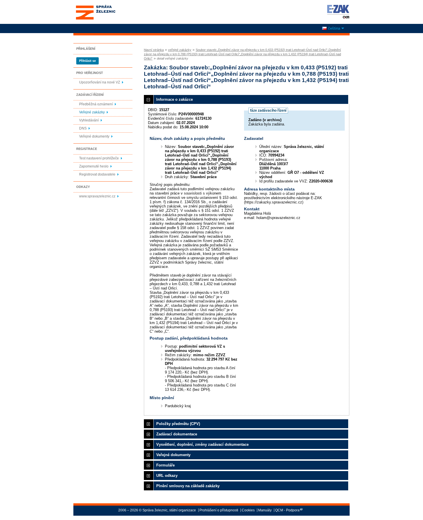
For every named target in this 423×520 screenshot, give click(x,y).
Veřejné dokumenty (94, 136)
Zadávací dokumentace (176, 434)
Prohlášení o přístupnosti (218, 510)
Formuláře (165, 465)
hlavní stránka (154, 50)
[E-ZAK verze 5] (337, 11)
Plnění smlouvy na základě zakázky (188, 486)
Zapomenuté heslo (93, 166)
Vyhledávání (89, 120)
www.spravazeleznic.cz (97, 196)
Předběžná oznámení (96, 104)
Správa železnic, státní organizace (95, 6)
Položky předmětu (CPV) (178, 424)
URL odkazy (167, 475)
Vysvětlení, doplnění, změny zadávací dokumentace (202, 444)
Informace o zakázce (174, 99)
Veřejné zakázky (92, 112)
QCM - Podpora (287, 510)
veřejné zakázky (179, 50)
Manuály (265, 510)
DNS (83, 128)
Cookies (248, 510)
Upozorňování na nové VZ (99, 82)
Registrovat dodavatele (97, 174)
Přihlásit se (87, 60)
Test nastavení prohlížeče (99, 158)
